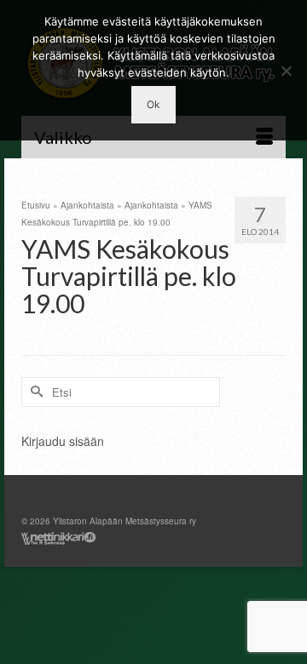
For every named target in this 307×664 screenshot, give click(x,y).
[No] (285, 70)
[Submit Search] (34, 392)
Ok (153, 104)
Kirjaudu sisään (62, 440)
